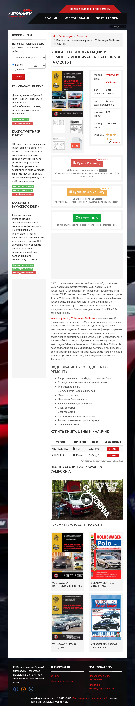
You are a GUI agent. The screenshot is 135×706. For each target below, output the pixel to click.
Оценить (116, 142)
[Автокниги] (20, 13)
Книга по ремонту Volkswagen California (73, 318)
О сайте (55, 675)
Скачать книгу (88, 218)
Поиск (18, 76)
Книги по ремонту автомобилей (89, 698)
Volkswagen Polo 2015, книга (103, 584)
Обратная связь (106, 18)
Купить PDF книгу (89, 162)
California (82, 36)
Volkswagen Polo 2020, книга (64, 646)
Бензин (19, 64)
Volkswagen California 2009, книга (67, 584)
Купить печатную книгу (89, 191)
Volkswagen (66, 36)
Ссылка (112, 449)
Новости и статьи (76, 18)
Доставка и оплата (62, 681)
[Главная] (54, 36)
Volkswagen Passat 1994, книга (104, 646)
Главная (51, 18)
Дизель (19, 69)
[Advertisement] (87, 256)
